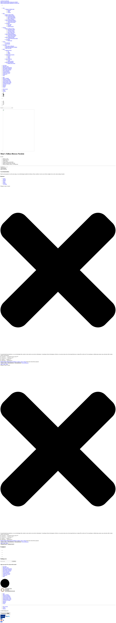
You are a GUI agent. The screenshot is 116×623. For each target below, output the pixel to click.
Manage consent (4, 544)
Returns (4, 85)
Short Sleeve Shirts (11, 29)
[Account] (3, 101)
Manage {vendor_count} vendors (19, 361)
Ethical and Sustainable (7, 67)
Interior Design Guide (7, 82)
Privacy (4, 91)
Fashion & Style (8, 50)
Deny (5, 362)
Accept (2, 362)
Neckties (9, 25)
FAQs (4, 86)
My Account (5, 89)
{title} (1, 364)
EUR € (4, 181)
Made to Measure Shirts (9, 15)
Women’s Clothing (6, 79)
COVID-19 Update (6, 83)
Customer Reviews (6, 71)
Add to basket (3, 168)
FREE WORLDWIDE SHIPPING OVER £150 (9, 3)
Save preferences (18, 362)
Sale (4, 8)
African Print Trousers (12, 21)
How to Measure (11, 18)
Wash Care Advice (6, 73)
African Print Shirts (11, 16)
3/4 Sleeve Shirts (11, 30)
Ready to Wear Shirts (9, 14)
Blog (4, 49)
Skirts (9, 11)
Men (4, 13)
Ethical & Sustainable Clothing (11, 47)
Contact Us (5, 74)
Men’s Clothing (6, 78)
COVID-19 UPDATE (4, 1)
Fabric (4, 41)
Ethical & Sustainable (9, 62)
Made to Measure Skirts (9, 37)
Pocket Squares (11, 26)
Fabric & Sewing (8, 59)
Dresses (9, 10)
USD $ (5, 183)
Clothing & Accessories (9, 54)
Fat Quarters (7, 43)
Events (9, 55)
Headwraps (10, 40)
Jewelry (9, 12)
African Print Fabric (7, 80)
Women (4, 27)
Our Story (5, 44)
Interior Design (10, 61)
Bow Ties (9, 24)
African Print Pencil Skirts (13, 38)
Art (8, 51)
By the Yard (7, 42)
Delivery (4, 84)
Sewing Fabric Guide (7, 81)
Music (9, 52)
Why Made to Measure (9, 46)
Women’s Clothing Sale (9, 9)
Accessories (7, 23)
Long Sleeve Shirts (11, 31)
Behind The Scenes (11, 63)
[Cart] (3, 104)
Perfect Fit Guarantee (7, 69)
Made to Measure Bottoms (10, 20)
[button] (58, 270)
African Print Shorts (11, 22)
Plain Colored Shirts (11, 17)
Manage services (10, 361)
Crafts (9, 60)
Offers (9, 57)
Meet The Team (8, 48)
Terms (4, 90)
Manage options (3, 361)
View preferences (11, 362)
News (9, 56)
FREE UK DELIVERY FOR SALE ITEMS (9, 2)
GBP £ (4, 179)
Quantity (2, 166)
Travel (9, 53)
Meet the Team (6, 66)
